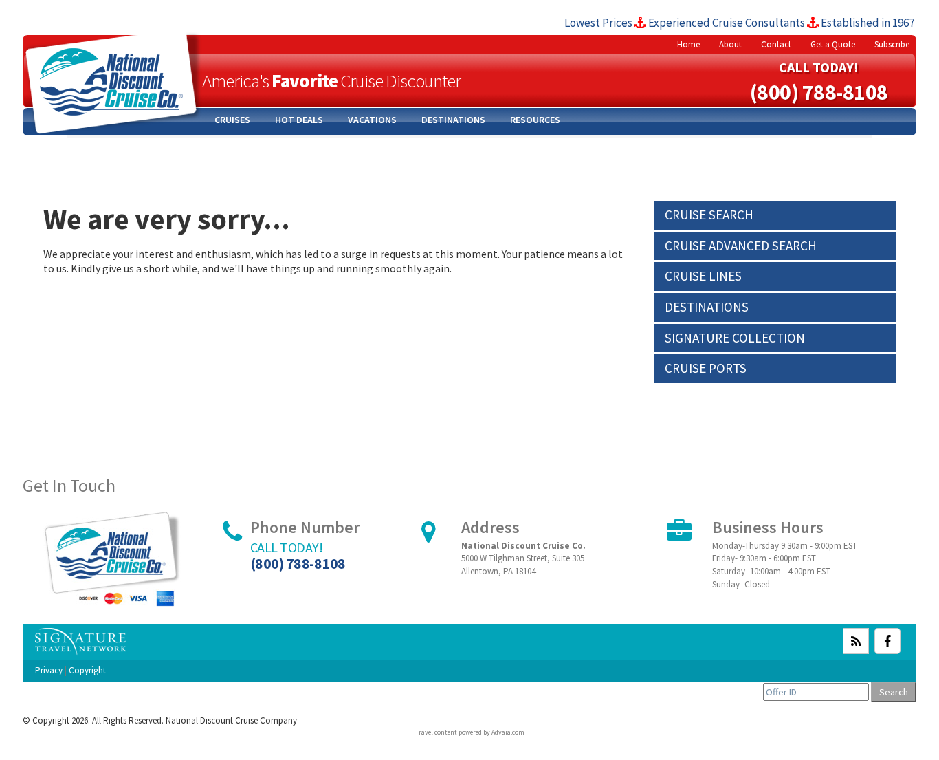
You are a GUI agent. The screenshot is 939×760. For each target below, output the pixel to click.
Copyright (87, 670)
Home (688, 44)
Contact (776, 44)
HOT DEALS (299, 119)
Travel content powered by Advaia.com (469, 732)
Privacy (49, 670)
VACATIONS (372, 119)
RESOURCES (535, 119)
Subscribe (891, 44)
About (730, 44)
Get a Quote (832, 44)
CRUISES (232, 119)
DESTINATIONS (453, 119)
